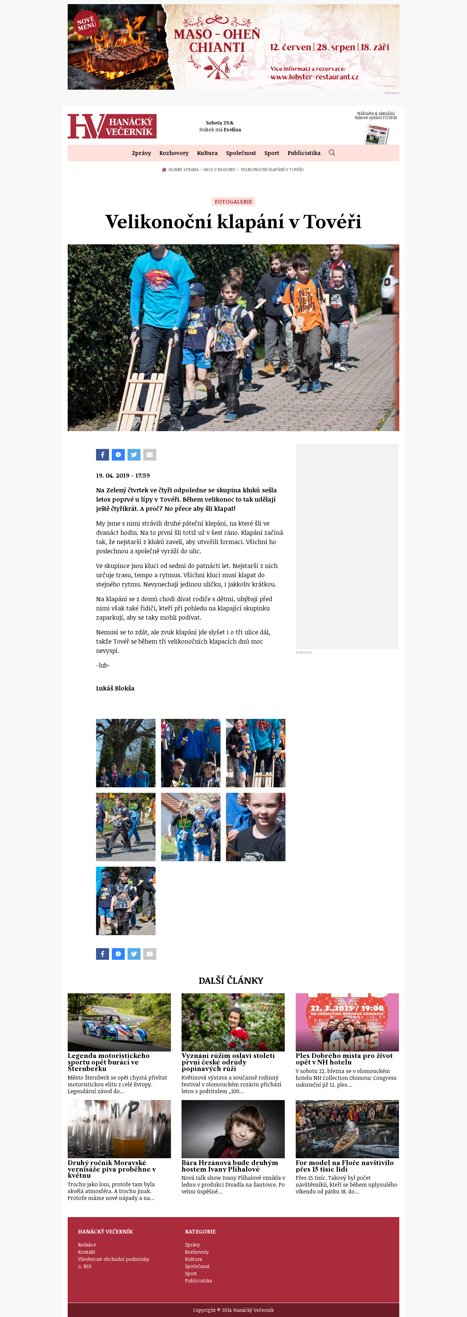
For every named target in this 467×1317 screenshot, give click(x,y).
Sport (271, 153)
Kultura (207, 153)
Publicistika (304, 153)
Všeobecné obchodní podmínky (113, 1259)
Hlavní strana (185, 169)
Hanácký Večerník (112, 126)
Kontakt (86, 1252)
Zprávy (141, 153)
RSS (87, 1266)
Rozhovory (174, 153)
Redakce (87, 1244)
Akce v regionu (221, 169)
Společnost (241, 153)
